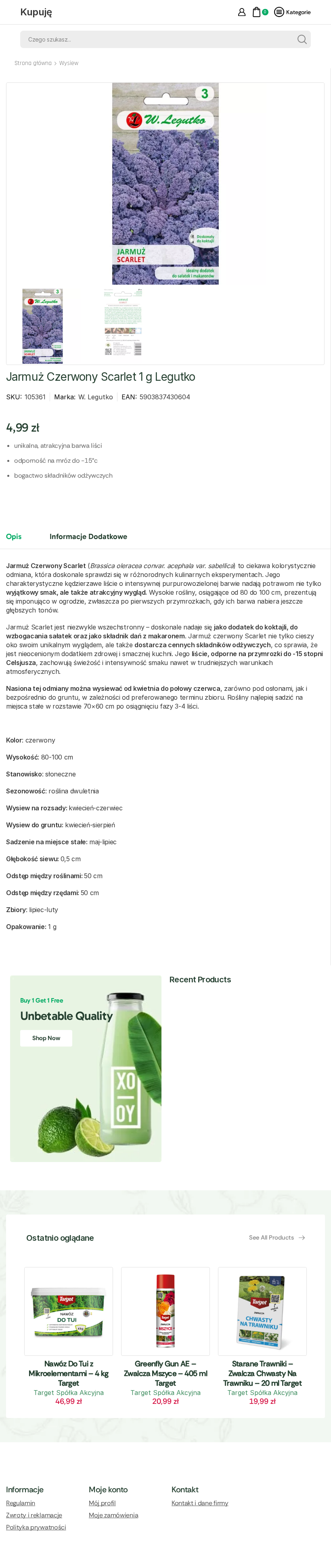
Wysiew (68, 63)
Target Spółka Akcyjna (69, 1393)
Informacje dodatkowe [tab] (88, 536)
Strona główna (33, 63)
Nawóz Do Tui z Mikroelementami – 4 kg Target (68, 1373)
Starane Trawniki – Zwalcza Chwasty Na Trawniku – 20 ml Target (262, 1373)
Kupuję (36, 12)
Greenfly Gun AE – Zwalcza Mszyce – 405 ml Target (165, 1373)
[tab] (20, 540)
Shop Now (46, 1038)
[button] (277, 1238)
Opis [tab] (13, 536)
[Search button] (302, 39)
